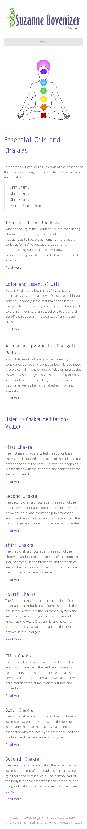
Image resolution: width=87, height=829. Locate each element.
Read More (13, 267)
